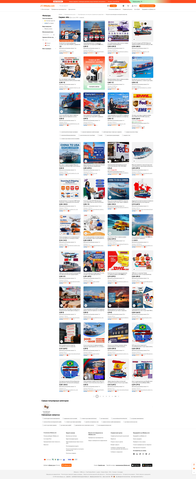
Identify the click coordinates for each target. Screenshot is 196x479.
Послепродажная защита (72, 446)
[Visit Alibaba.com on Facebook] (134, 454)
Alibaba (60, 14)
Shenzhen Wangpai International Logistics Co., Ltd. (94, 209)
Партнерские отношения (139, 447)
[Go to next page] (118, 396)
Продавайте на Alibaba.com (139, 436)
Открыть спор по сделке (117, 441)
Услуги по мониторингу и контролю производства (75, 449)
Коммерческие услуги (69, 14)
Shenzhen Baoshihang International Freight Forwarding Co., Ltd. (70, 281)
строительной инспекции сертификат (69, 131)
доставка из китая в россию (131, 421)
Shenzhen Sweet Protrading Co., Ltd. (140, 51)
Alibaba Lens (52, 465)
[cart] (128, 6)
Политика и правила (71, 453)
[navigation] (49, 205)
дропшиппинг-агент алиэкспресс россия (85, 425)
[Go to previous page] (94, 396)
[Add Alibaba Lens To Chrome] (66, 465)
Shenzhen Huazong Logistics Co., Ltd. (116, 123)
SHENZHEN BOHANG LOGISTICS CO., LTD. (69, 123)
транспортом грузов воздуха (113, 135)
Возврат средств (115, 444)
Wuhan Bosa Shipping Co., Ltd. (66, 51)
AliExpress (76, 472)
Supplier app (101, 465)
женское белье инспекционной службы (52, 421)
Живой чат (113, 438)
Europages (120, 472)
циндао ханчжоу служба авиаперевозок (112, 421)
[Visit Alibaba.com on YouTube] (146, 454)
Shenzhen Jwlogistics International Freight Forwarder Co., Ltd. (94, 51)
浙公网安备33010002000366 (123, 476)
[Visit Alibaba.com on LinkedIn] (137, 454)
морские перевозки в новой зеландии (90, 131)
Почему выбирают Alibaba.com (51, 436)
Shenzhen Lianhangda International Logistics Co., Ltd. (142, 173)
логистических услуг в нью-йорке (87, 135)
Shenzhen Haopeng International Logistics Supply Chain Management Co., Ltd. (118, 51)
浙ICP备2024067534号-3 (137, 476)
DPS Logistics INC (112, 87)
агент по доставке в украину (50, 425)
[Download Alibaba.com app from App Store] (135, 465)
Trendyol (114, 472)
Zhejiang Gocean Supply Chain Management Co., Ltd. (142, 281)
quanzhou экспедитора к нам (92, 421)
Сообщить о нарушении (116, 451)
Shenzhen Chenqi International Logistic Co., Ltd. (118, 281)
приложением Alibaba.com (123, 465)
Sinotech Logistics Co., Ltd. (138, 126)
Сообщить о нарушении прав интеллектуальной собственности (119, 448)
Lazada (98, 472)
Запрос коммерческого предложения (97, 440)
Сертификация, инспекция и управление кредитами (91, 14)
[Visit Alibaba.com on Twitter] (140, 454)
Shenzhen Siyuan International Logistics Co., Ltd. (142, 245)
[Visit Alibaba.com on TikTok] (149, 454)
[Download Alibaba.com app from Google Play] (147, 465)
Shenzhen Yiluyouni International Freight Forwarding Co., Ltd (118, 244)
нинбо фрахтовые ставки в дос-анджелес (112, 131)
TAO (110, 472)
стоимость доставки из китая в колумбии (70, 138)
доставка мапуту (104, 418)
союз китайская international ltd (120, 418)
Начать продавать (137, 438)
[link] (194, 464)
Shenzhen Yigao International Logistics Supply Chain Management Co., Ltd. (70, 245)
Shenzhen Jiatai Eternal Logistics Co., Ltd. (69, 173)
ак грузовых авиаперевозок (137, 418)
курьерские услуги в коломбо (70, 418)
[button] (108, 6)
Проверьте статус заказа (139, 441)
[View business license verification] (112, 476)
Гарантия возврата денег (72, 438)
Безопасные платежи (71, 436)
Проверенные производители (95, 437)
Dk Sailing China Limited (89, 123)
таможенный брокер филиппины (68, 135)
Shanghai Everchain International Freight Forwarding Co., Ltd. (118, 207)
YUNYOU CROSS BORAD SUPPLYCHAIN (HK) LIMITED (118, 172)
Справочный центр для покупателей (120, 436)
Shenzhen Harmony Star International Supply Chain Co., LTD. (142, 209)
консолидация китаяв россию (104, 425)
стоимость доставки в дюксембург (73, 421)
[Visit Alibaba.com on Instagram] (143, 454)
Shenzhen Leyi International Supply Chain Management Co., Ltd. (94, 245)
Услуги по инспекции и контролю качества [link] (116, 14)
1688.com (82, 472)
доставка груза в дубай (66, 425)
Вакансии (46, 444)
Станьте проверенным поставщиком (142, 444)
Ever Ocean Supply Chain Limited (91, 281)
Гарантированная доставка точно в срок (74, 442)
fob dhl (100, 135)
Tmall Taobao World (90, 472)
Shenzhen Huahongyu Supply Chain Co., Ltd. (69, 87)
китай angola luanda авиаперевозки (52, 418)
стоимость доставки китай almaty (89, 418)
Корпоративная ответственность (52, 441)
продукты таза (127, 135)
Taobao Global (104, 472)
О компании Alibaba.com (50, 432)
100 (115, 396)
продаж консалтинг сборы (132, 131)
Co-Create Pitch (47, 438)
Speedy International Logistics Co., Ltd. (68, 209)
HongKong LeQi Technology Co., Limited (141, 87)
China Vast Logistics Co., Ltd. (90, 173)
